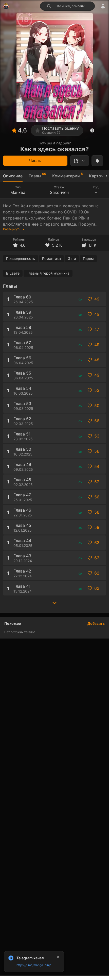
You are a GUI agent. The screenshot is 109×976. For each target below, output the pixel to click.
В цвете (13, 273)
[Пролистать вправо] (104, 176)
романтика (51, 258)
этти (72, 258)
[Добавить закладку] (79, 161)
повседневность (20, 258)
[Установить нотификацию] (97, 161)
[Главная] (6, 6)
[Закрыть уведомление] (58, 957)
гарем (88, 258)
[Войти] (103, 6)
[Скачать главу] (80, 299)
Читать (35, 160)
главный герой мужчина (48, 273)
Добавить (96, 623)
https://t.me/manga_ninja (33, 965)
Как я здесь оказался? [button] (54, 149)
